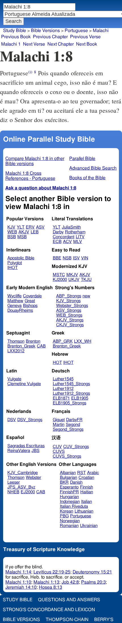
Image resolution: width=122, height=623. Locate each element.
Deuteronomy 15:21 (92, 572)
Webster (33, 477)
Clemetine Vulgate (24, 384)
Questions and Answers (69, 600)
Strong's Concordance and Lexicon (49, 609)
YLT (20, 227)
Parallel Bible (82, 158)
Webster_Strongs (72, 306)
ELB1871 (61, 398)
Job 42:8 (70, 582)
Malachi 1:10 (18, 582)
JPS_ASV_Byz (21, 487)
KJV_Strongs (68, 301)
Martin (58, 425)
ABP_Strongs (68, 296)
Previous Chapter (50, 37)
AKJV (23, 232)
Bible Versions (45, 30)
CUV (57, 447)
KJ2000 (60, 280)
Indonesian (70, 502)
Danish (76, 482)
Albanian (68, 473)
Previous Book (16, 37)
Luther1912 (63, 389)
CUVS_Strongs (67, 456)
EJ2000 (28, 492)
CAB (41, 346)
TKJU (86, 280)
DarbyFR (74, 420)
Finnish (86, 487)
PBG (64, 516)
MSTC (59, 275)
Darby (58, 232)
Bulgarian (68, 477)
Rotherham (75, 232)
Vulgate (14, 379)
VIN (84, 258)
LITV (80, 237)
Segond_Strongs (68, 429)
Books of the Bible (87, 178)
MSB (22, 237)
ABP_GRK (63, 341)
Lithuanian (84, 511)
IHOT (12, 268)
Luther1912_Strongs (71, 393)
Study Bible (14, 30)
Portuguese (80, 516)
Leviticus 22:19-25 (51, 572)
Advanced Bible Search (93, 168)
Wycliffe (14, 296)
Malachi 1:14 (18, 572)
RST (81, 473)
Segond (73, 425)
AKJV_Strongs (69, 320)
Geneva (14, 306)
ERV (30, 227)
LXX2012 (15, 351)
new (86, 296)
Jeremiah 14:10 (21, 587)
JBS (35, 451)
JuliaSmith (71, 227)
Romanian (69, 526)
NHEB (13, 492)
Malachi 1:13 (46, 582)
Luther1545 (63, 379)
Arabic (93, 473)
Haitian (86, 492)
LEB (35, 232)
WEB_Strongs (69, 315)
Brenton (33, 341)
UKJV (73, 280)
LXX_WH (82, 341)
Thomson (15, 341)
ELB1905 (79, 398)
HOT (57, 362)
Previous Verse (85, 37)
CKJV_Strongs (70, 325)
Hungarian (69, 497)
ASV (40, 227)
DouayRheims (20, 310)
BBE (57, 258)
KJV (11, 227)
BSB (11, 237)
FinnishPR (69, 492)
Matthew (15, 301)
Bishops (30, 306)
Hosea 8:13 (50, 587)
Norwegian (70, 521)
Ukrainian (89, 526)
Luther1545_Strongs (71, 384)
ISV (76, 258)
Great (30, 301)
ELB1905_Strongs (69, 403)
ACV (67, 242)
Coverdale (32, 296)
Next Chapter (60, 44)
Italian (86, 502)
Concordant (63, 237)
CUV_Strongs (76, 447)
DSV (11, 420)
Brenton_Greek (21, 346)
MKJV (72, 275)
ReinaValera (18, 451)
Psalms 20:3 (93, 582)
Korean (66, 511)
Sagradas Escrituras (26, 446)
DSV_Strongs (29, 420)
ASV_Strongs (68, 310)
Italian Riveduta (74, 506)
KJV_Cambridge (22, 473)
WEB (12, 232)
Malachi (101, 30)
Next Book (86, 44)
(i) (30, 71)
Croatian (86, 477)
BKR (64, 482)
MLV (77, 242)
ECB (57, 242)
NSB (67, 258)
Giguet (59, 420)
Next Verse (34, 44)
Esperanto (69, 487)
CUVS (59, 451)
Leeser (13, 482)
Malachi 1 (11, 44)
